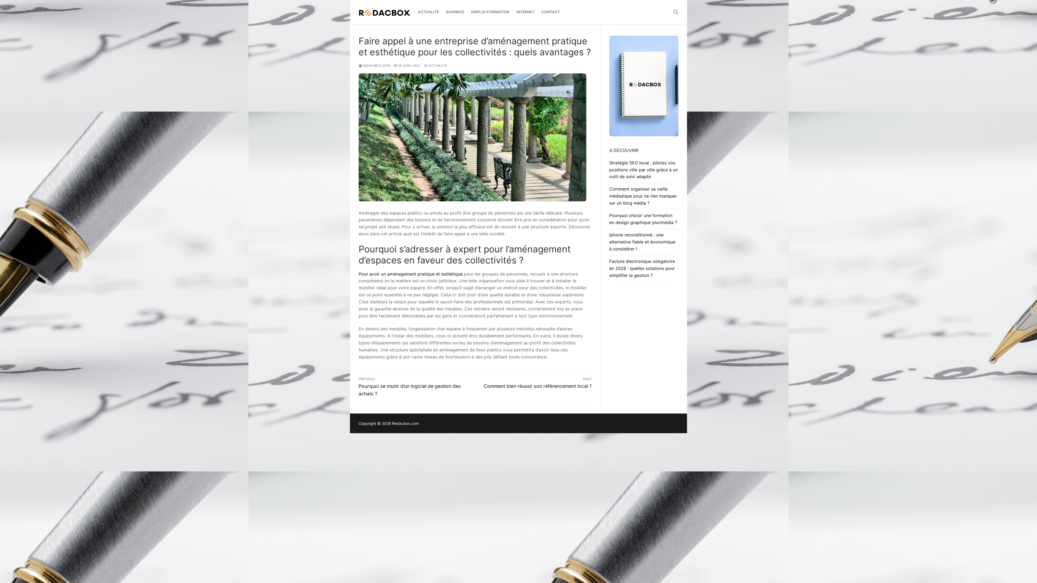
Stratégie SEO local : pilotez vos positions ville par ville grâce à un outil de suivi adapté (643, 169)
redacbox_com (376, 65)
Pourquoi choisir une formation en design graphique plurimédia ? (643, 219)
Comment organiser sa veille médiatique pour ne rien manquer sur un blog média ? (643, 196)
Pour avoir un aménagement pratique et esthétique (411, 274)
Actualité (437, 65)
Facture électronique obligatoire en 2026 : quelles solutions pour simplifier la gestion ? (642, 268)
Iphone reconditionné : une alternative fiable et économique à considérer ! (642, 242)
